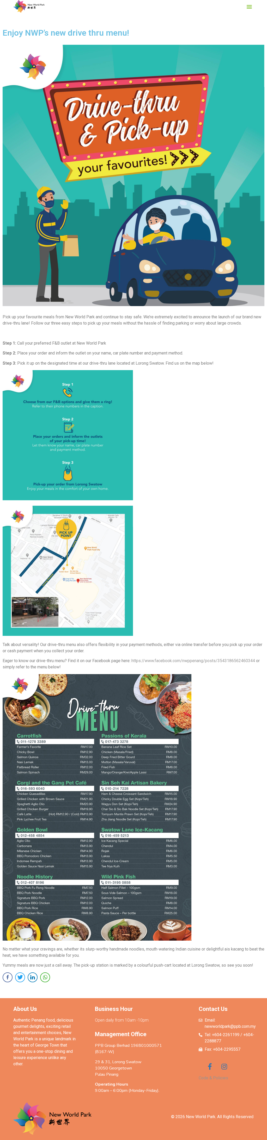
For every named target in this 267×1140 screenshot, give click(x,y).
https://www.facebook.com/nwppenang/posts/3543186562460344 (193, 660)
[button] (249, 6)
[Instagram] (224, 1066)
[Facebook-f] (210, 1066)
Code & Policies (213, 1077)
